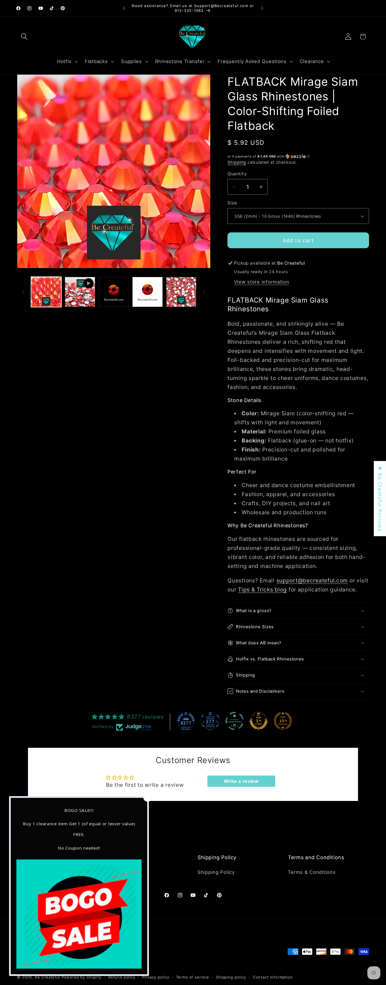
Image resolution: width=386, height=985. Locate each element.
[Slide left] (23, 292)
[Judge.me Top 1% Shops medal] (259, 721)
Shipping (236, 162)
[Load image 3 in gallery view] (147, 292)
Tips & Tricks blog (262, 589)
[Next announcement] (262, 8)
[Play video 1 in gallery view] (80, 292)
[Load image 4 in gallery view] (181, 292)
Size (232, 203)
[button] (24, 36)
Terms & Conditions (312, 872)
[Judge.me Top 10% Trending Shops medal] (283, 721)
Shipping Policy (216, 872)
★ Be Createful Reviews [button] (380, 499)
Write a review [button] (241, 781)
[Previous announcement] (124, 8)
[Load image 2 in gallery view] (114, 292)
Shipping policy (231, 977)
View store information (261, 282)
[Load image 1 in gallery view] (46, 292)
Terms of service (192, 977)
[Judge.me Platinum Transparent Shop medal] (234, 721)
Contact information (273, 977)
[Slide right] (204, 292)
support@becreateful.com (312, 580)
